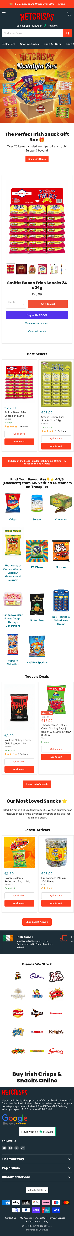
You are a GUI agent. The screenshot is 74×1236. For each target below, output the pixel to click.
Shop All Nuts (52, 44)
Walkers (8, 746)
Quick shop (19, 433)
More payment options (37, 323)
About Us (40, 1217)
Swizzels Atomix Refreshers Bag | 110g (17, 879)
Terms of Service (57, 1217)
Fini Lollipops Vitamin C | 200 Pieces (55, 879)
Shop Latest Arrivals (37, 922)
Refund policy (33, 1221)
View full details (37, 331)
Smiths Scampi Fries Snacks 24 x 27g (52, 418)
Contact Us (10, 1217)
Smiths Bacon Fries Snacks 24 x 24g (15, 414)
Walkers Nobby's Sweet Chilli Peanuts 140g (18, 741)
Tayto (43, 738)
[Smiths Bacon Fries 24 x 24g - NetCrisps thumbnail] (54, 269)
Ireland (35, 1190)
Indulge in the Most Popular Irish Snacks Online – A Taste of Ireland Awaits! (37, 462)
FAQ (46, 1221)
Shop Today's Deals (37, 784)
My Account (26, 1217)
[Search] (67, 33)
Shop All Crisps (29, 44)
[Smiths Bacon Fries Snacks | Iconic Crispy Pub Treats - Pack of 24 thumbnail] (21, 269)
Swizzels (8, 884)
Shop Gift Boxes (37, 159)
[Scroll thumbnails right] (64, 269)
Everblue (43, 1229)
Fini (43, 884)
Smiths (7, 419)
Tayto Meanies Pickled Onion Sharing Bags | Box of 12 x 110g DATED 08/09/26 (56, 730)
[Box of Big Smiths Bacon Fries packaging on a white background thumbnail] (32, 269)
